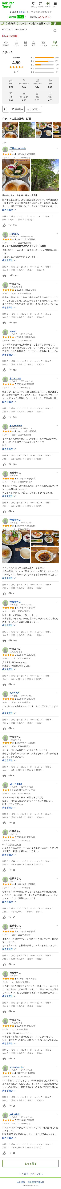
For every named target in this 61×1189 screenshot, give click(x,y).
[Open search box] (5, 109)
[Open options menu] (57, 148)
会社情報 (21, 1182)
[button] (10, 130)
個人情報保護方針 (36, 1182)
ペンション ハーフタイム (14, 29)
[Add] (55, 31)
